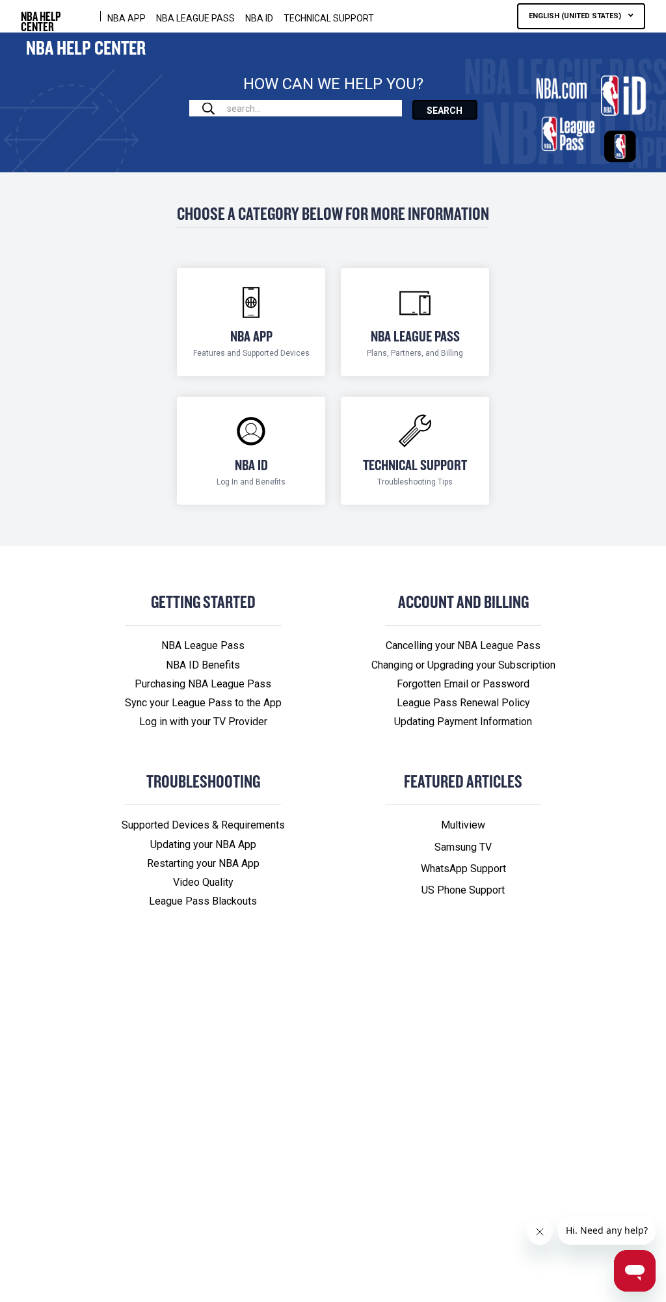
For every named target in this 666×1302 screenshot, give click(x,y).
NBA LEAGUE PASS (195, 18)
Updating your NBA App (203, 844)
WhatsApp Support (463, 868)
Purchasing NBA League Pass (203, 684)
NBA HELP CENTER (40, 16)
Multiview (463, 825)
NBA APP (126, 18)
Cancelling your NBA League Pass (463, 645)
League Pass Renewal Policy (463, 703)
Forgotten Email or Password (463, 684)
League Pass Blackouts (203, 901)
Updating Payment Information (463, 721)
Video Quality (203, 882)
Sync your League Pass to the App (203, 703)
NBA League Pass (203, 645)
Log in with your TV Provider (203, 721)
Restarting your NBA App (203, 863)
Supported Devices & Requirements (203, 825)
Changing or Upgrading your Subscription (463, 665)
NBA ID (259, 18)
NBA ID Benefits (203, 665)
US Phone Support (463, 890)
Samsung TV (463, 847)
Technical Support (329, 18)
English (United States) (576, 16)
